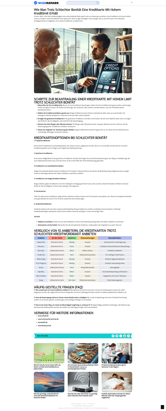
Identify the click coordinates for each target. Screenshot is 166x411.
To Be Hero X (91, 404)
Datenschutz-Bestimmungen (74, 408)
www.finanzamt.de (44, 326)
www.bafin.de (42, 322)
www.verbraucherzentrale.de (48, 319)
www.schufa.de (43, 316)
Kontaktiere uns (88, 408)
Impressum (61, 408)
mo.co (84, 404)
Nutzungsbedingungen (101, 408)
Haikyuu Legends (76, 404)
